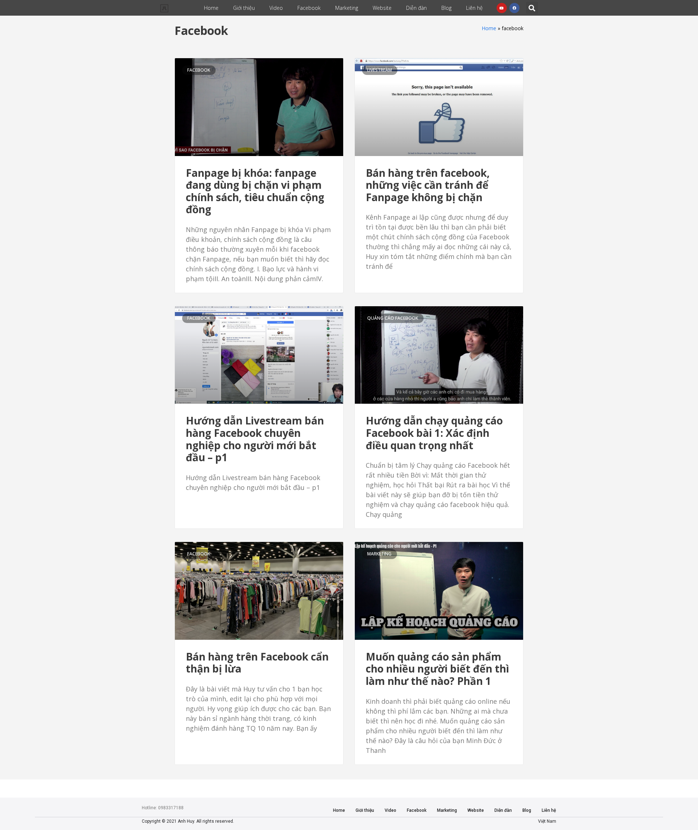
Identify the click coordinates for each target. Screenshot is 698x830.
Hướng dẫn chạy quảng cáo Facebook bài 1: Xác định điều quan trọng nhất (434, 433)
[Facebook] (514, 8)
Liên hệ (474, 7)
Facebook (309, 7)
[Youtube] (502, 8)
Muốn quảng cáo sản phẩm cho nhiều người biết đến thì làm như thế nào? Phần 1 (437, 669)
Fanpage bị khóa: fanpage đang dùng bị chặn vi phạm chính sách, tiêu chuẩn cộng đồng (255, 191)
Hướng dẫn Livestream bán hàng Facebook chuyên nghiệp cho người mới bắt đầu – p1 (255, 439)
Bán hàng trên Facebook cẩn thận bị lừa (257, 663)
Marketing (346, 7)
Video (276, 7)
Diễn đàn (416, 7)
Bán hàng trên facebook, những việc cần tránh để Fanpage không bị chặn (428, 185)
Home (211, 7)
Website (382, 7)
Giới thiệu (244, 7)
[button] (532, 8)
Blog (446, 7)
